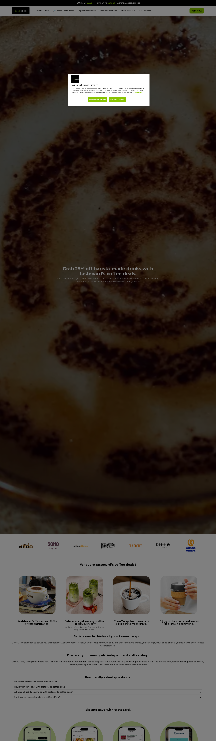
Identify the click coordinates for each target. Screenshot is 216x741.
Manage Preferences (97, 99)
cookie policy (137, 93)
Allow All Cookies (117, 99)
